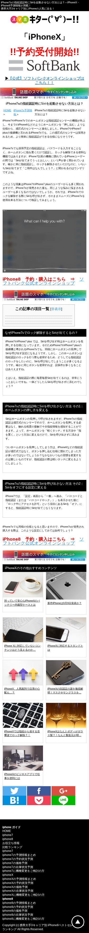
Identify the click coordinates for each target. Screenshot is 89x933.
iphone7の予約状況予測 (17, 859)
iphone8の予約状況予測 (17, 907)
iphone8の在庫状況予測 (17, 914)
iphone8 (7, 839)
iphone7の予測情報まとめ (19, 855)
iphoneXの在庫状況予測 (17, 890)
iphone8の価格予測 (14, 910)
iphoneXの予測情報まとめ (19, 879)
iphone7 (7, 835)
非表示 (56, 309)
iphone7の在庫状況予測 (17, 867)
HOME (7, 110)
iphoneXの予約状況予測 (17, 883)
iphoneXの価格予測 (15, 887)
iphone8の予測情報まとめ (19, 903)
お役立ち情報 (10, 843)
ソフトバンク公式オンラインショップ (43, 281)
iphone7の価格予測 (14, 863)
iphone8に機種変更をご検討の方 (23, 918)
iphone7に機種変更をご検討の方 (23, 871)
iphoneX (7, 875)
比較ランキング (12, 847)
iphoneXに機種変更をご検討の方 (23, 894)
